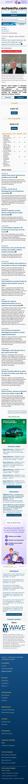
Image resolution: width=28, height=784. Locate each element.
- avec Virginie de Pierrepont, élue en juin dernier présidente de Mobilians (13, 498)
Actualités (4, 29)
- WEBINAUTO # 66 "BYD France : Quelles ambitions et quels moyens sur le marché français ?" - (14, 451)
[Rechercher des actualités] (26, 19)
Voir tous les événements (14, 487)
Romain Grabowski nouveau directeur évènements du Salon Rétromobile (12, 213)
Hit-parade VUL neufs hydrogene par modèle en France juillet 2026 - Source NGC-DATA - (13, 581)
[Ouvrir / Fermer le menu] (2, 19)
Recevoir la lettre (6, 671)
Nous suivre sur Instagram (9, 757)
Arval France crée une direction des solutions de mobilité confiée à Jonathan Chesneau (13, 250)
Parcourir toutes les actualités (17, 412)
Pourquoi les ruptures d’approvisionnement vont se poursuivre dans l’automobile (11, 303)
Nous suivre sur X (6, 760)
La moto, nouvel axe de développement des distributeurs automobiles (12, 191)
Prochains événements (7, 710)
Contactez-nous (5, 722)
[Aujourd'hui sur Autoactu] (14, 8)
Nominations (5, 31)
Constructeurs (5, 225)
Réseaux (3, 187)
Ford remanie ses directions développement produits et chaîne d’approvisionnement (13, 332)
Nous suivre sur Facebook (8, 755)
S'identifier (14, 12)
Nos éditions (5, 683)
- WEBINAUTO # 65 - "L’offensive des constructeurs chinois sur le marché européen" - (14, 458)
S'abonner (14, 15)
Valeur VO (4, 686)
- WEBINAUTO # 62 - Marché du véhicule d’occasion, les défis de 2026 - (14, 476)
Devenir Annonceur (6, 733)
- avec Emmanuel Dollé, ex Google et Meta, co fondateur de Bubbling (14, 508)
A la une (3, 666)
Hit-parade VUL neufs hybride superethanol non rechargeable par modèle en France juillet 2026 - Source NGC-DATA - (13, 588)
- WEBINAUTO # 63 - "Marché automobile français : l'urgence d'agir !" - (14, 471)
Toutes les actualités (7, 668)
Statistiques (4, 680)
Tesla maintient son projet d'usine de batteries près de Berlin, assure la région (13, 283)
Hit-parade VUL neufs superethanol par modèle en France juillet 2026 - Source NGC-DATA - (14, 575)
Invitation (4, 700)
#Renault (11, 36)
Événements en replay (7, 712)
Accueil (3, 27)
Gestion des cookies (19, 778)
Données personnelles (7, 778)
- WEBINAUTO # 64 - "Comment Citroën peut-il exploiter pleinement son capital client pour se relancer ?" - (14, 464)
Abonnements (5, 695)
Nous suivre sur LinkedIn (8, 763)
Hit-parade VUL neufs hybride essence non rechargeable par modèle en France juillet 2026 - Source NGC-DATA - (14, 602)
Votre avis (4, 724)
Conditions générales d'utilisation (9, 773)
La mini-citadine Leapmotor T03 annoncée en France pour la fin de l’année (12, 230)
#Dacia (17, 36)
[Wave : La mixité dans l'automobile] (14, 628)
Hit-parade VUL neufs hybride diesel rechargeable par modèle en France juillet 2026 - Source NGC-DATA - (13, 609)
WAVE (3, 743)
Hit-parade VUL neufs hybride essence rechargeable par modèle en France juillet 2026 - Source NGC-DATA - (13, 595)
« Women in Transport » (8, 745)
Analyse (3, 299)
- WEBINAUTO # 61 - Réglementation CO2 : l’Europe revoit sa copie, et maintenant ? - (14, 482)
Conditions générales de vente (9, 775)
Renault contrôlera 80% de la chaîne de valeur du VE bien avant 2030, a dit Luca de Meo (14, 373)
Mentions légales (5, 770)
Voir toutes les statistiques (14, 614)
